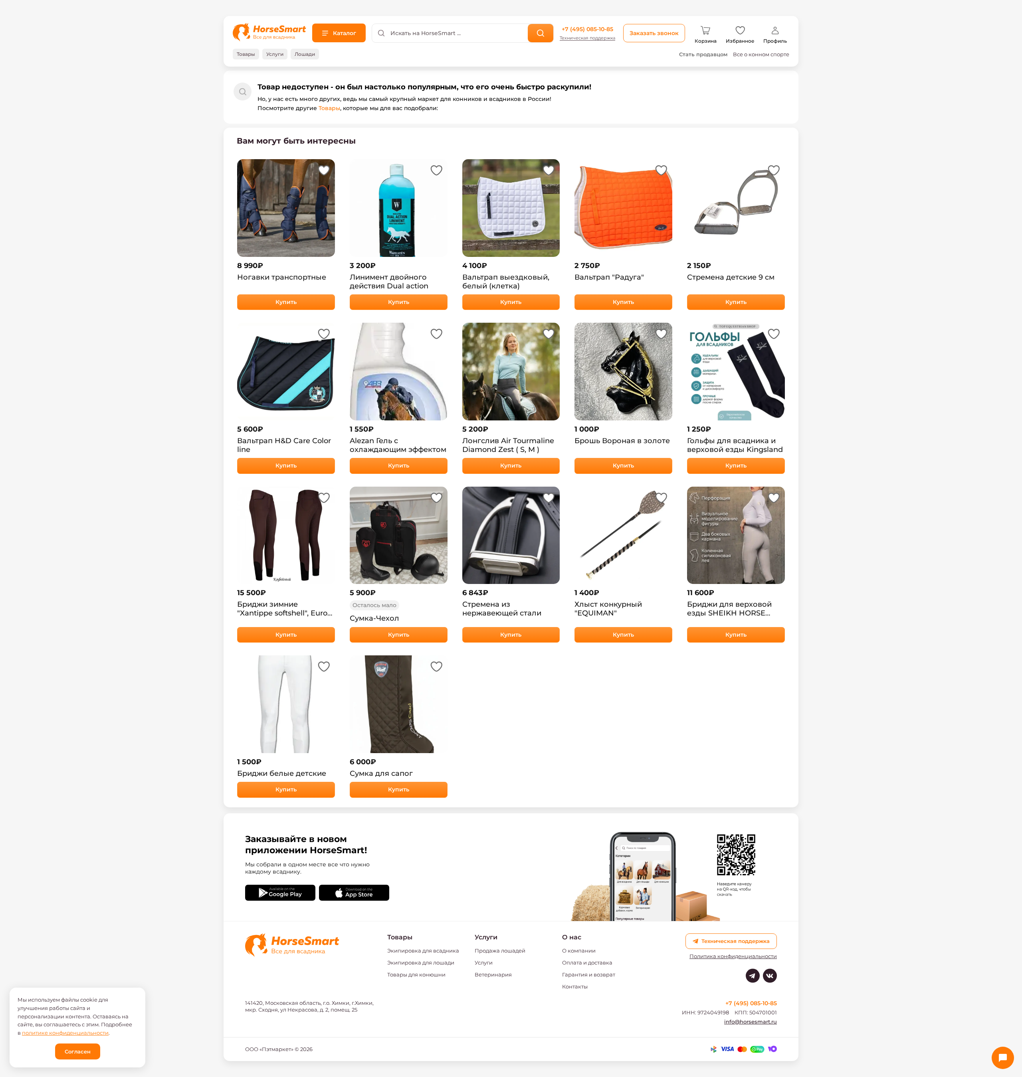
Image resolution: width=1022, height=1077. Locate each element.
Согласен (78, 1051)
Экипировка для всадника (423, 950)
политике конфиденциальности (65, 1033)
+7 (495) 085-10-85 (587, 29)
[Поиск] (541, 33)
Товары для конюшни (416, 974)
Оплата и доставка (587, 962)
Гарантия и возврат (588, 974)
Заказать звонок (654, 33)
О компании (579, 950)
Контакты (575, 986)
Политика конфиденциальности (733, 956)
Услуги (484, 962)
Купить (286, 302)
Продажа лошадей (500, 950)
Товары (329, 108)
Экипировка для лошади (420, 962)
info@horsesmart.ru (750, 1021)
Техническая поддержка (587, 38)
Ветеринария (493, 974)
